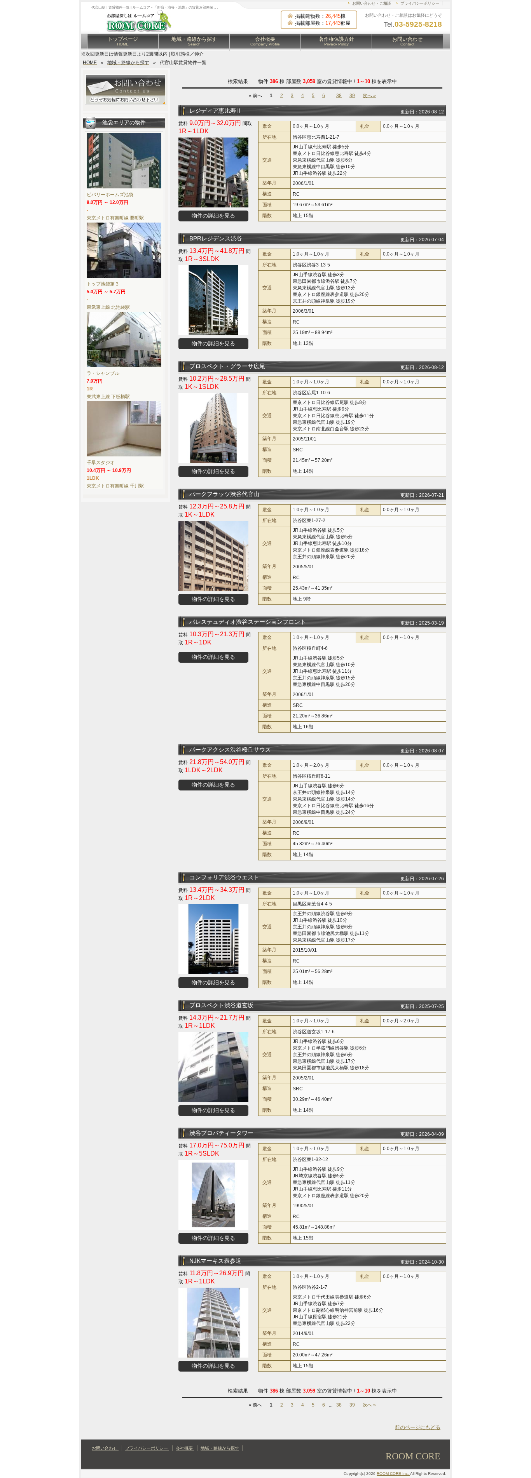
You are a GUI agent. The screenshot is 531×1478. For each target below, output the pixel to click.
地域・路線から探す (194, 41)
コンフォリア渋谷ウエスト (224, 877)
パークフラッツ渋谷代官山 (224, 494)
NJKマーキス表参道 (215, 1260)
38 (339, 95)
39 (352, 95)
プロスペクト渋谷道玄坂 (221, 1005)
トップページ (123, 41)
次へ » (369, 95)
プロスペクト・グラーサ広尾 (227, 366)
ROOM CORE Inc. (393, 1473)
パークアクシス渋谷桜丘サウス (230, 749)
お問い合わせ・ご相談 (371, 3)
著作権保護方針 (336, 41)
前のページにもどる (417, 1427)
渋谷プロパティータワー (221, 1133)
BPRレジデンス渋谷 (215, 238)
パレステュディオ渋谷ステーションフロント (247, 621)
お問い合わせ (407, 41)
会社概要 (265, 41)
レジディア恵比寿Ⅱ (215, 110)
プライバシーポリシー (419, 3)
